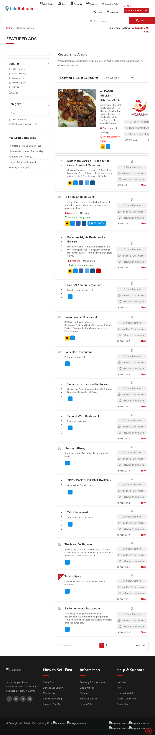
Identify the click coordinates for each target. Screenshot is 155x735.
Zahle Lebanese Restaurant (82, 608)
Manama (16, 78)
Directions (107, 128)
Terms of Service (88, 698)
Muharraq (17, 82)
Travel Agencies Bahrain (22, 162)
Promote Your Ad (52, 704)
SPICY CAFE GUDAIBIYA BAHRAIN (89, 480)
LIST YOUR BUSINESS (137, 11)
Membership (49, 693)
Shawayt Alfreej (74, 448)
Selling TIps (48, 682)
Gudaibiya (17, 73)
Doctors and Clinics (20, 156)
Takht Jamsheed (77, 512)
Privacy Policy (86, 704)
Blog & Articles (87, 687)
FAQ (119, 687)
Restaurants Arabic (21, 124)
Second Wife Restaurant (83, 416)
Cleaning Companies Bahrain (24, 151)
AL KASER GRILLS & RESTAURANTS (110, 96)
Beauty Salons (17, 167)
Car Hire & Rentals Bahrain (23, 145)
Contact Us (122, 704)
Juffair (15, 87)
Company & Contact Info (92, 682)
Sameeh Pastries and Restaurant (88, 384)
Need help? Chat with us (140, 128)
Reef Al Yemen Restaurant (84, 285)
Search (144, 20)
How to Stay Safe (125, 693)
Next (138, 645)
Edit (144, 185)
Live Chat (121, 682)
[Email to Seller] (107, 146)
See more (13, 92)
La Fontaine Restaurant (79, 197)
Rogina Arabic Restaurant (80, 317)
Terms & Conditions (126, 698)
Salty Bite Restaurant (78, 352)
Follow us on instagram (141, 134)
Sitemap (84, 693)
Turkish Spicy (72, 576)
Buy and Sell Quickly (53, 687)
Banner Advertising (52, 698)
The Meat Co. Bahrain (78, 544)
